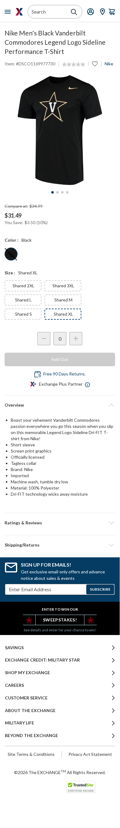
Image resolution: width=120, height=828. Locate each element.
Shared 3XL (63, 285)
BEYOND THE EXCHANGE (31, 735)
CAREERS (14, 685)
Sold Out (59, 359)
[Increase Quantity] (75, 338)
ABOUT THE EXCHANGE (30, 710)
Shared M (63, 299)
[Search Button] (74, 12)
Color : (11, 240)
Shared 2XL (23, 285)
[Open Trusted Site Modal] (80, 787)
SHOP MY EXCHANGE (27, 672)
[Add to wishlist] (95, 64)
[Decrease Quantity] (43, 338)
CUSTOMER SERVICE (26, 697)
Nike (109, 63)
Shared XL (63, 314)
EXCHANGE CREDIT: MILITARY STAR (42, 660)
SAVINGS (14, 647)
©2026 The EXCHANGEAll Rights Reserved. (60, 772)
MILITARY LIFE (19, 722)
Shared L (23, 299)
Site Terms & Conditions (31, 754)
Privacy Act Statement (90, 754)
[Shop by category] (9, 12)
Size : (10, 272)
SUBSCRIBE (100, 589)
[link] (73, 64)
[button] (60, 522)
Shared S (23, 314)
